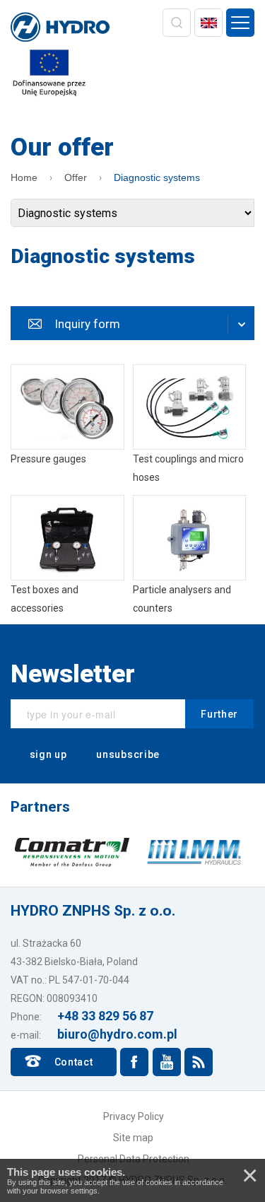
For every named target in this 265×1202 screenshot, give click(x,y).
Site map (133, 1137)
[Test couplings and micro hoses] (190, 425)
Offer (75, 177)
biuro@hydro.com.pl (117, 1034)
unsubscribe (127, 754)
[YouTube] (167, 1062)
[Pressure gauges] (67, 425)
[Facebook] (134, 1062)
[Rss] (198, 1062)
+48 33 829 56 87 (105, 1015)
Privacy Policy (133, 1116)
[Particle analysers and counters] (190, 556)
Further (219, 714)
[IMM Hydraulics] (194, 851)
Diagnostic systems (157, 177)
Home (24, 177)
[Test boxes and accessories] (67, 556)
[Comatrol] (72, 851)
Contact (73, 1062)
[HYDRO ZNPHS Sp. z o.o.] (60, 28)
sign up (47, 754)
